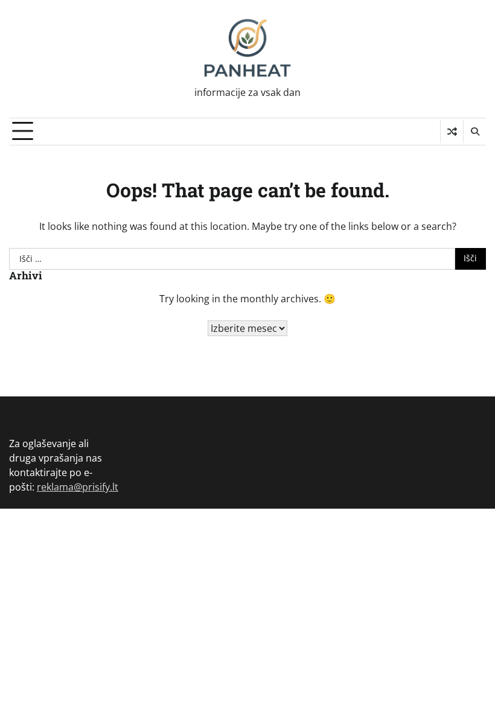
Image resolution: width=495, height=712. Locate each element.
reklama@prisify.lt (77, 487)
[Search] (474, 131)
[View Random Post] (452, 131)
